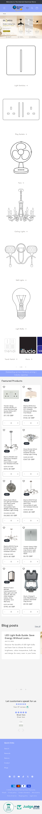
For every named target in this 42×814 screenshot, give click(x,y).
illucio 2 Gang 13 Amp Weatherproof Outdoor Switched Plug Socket (30, 598)
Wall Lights (20, 280)
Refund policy (36, 792)
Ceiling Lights (20, 231)
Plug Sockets (20, 134)
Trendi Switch (10, 359)
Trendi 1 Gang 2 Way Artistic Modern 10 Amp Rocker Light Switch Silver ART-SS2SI (30, 550)
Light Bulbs (20, 329)
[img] (21, 704)
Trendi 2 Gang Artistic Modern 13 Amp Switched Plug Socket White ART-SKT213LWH (10, 409)
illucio (27, 359)
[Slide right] (25, 367)
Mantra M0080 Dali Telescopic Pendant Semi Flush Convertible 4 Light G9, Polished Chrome (11, 460)
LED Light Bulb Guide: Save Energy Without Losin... (19, 637)
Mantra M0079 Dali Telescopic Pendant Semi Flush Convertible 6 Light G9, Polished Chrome (30, 503)
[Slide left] (16, 367)
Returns (6, 758)
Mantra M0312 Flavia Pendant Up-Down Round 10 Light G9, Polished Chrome (11, 548)
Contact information (24, 792)
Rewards (7, 753)
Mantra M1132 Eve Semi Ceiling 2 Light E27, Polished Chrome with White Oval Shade (30, 409)
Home (4, 13)
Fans (20, 183)
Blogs (6, 768)
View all (37, 626)
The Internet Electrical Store (20, 790)
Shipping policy (23, 796)
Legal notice (33, 796)
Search (6, 748)
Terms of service (12, 796)
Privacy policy (12, 792)
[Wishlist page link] (27, 8)
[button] (4, 8)
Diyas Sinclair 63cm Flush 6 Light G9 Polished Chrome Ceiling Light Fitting (30, 451)
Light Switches (20, 85)
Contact (7, 763)
